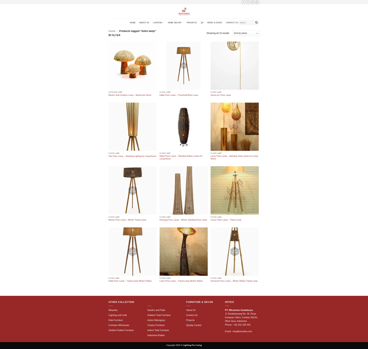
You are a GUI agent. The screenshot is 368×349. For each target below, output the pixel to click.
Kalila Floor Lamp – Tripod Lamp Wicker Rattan (130, 281)
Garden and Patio (156, 310)
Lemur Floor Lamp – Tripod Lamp (226, 220)
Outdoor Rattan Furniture (121, 330)
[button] (114, 35)
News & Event (214, 23)
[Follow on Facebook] (243, 2)
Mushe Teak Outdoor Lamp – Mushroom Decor (130, 95)
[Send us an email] (253, 2)
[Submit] (256, 22)
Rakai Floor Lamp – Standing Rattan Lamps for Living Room (181, 157)
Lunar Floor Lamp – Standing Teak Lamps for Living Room (234, 157)
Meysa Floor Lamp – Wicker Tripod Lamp (127, 220)
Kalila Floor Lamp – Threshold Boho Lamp (179, 95)
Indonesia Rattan (156, 335)
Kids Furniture (116, 320)
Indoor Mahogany (156, 320)
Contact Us (232, 23)
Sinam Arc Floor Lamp (221, 95)
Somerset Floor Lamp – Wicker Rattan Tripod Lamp (234, 281)
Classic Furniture (156, 325)
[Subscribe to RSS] (257, 2)
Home (133, 23)
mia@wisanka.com (242, 331)
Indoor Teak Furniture (158, 330)
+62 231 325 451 (242, 325)
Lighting (157, 23)
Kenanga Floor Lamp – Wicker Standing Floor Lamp (183, 220)
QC (202, 23)
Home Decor (174, 23)
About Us (144, 23)
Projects (192, 23)
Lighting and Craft (118, 315)
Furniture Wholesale (119, 325)
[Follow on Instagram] (248, 2)
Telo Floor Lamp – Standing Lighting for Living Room (132, 156)
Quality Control (193, 325)
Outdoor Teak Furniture (159, 315)
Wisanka (113, 310)
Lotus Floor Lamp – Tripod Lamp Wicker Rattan (181, 281)
